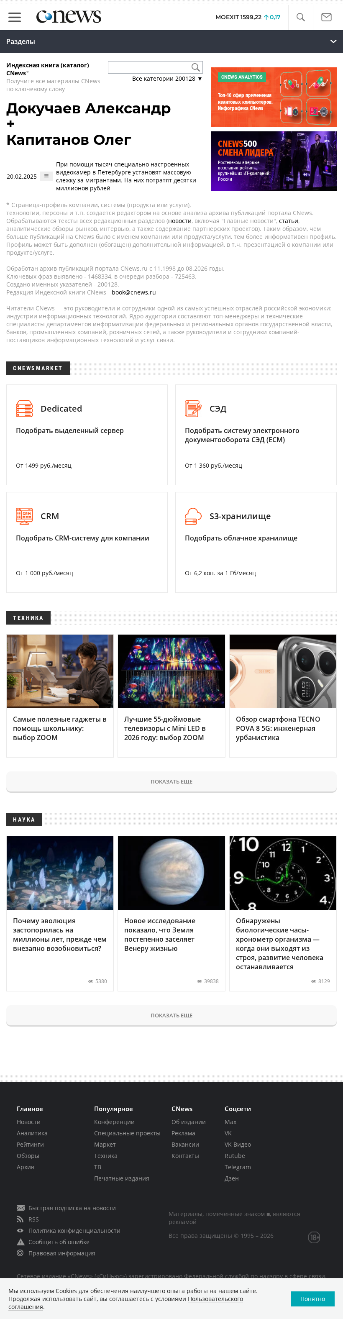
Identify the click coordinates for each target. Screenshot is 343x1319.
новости (180, 221)
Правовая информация (61, 1253)
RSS (33, 1219)
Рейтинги (30, 1144)
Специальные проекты (127, 1133)
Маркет (105, 1144)
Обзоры (28, 1156)
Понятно (312, 1299)
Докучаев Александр (88, 108)
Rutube (235, 1156)
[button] (300, 17)
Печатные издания (121, 1178)
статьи (288, 221)
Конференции (114, 1122)
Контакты (185, 1156)
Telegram (238, 1167)
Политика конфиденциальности (74, 1230)
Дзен (232, 1178)
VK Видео (238, 1144)
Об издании (189, 1122)
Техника (106, 1156)
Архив (25, 1167)
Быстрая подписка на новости (72, 1208)
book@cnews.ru (134, 292)
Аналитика (32, 1133)
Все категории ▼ (167, 78)
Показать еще (171, 781)
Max (230, 1122)
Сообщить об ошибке (59, 1242)
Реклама (183, 1133)
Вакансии (185, 1144)
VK (228, 1133)
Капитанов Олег (68, 140)
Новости (29, 1122)
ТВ (97, 1167)
